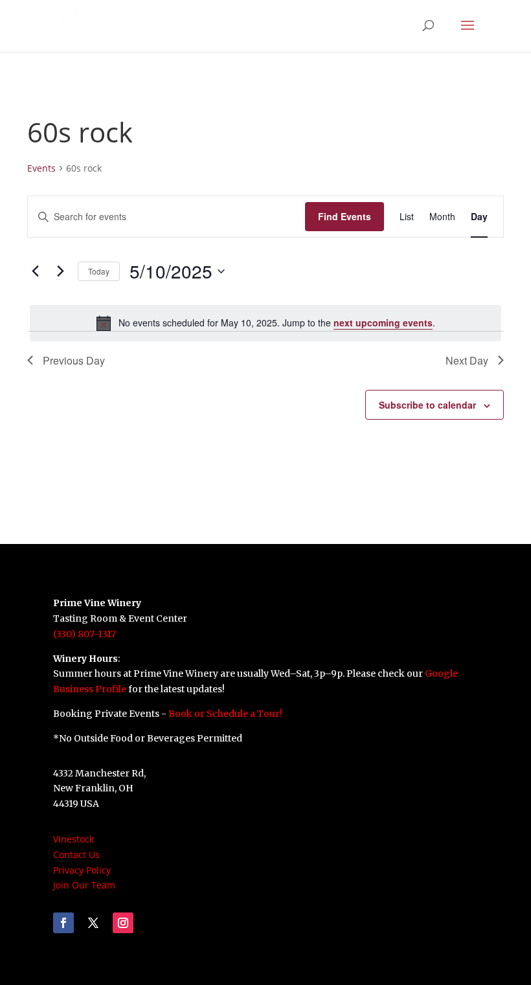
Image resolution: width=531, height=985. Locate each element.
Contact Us (76, 854)
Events (41, 168)
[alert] (265, 323)
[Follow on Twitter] (93, 922)
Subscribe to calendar (427, 404)
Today (98, 271)
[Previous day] (35, 271)
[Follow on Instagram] (123, 922)
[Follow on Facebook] (63, 922)
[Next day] (60, 271)
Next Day (467, 360)
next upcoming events (383, 322)
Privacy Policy (82, 870)
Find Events (344, 216)
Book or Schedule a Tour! (225, 713)
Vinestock (73, 839)
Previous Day (74, 360)
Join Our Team (84, 885)
